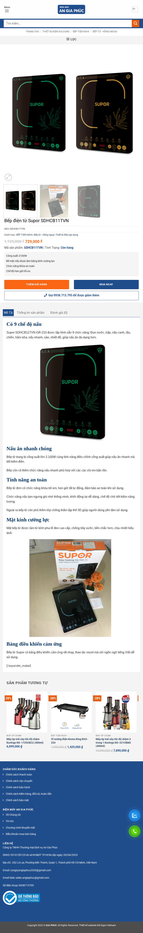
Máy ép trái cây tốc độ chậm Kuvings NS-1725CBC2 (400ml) (25, 741)
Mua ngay (106, 284)
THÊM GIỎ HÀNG (36, 284)
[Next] (132, 113)
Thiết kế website (87, 925)
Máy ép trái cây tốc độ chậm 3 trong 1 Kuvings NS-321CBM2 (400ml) (113, 743)
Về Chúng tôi (13, 814)
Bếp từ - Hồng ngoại (105, 31)
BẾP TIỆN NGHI (81, 31)
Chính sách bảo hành (18, 787)
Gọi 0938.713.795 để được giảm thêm (73, 295)
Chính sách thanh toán (19, 774)
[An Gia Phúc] (71, 9)
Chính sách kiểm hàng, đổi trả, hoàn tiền (29, 793)
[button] (135, 9)
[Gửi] (135, 23)
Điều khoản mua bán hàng (21, 833)
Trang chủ (32, 31)
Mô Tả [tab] (8, 312)
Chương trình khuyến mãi (20, 827)
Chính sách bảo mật (17, 800)
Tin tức (10, 821)
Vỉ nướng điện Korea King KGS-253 (69, 741)
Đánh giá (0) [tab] (59, 312)
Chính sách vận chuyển (19, 780)
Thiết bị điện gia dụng (55, 31)
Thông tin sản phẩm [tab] (30, 312)
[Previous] (10, 113)
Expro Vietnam (108, 925)
